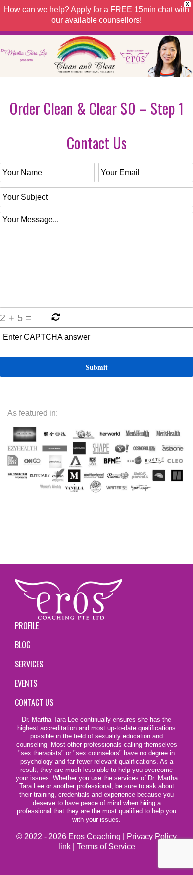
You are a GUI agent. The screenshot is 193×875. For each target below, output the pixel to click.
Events (26, 683)
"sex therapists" (41, 753)
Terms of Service (106, 846)
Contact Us (34, 702)
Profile (27, 625)
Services (29, 664)
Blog (23, 645)
